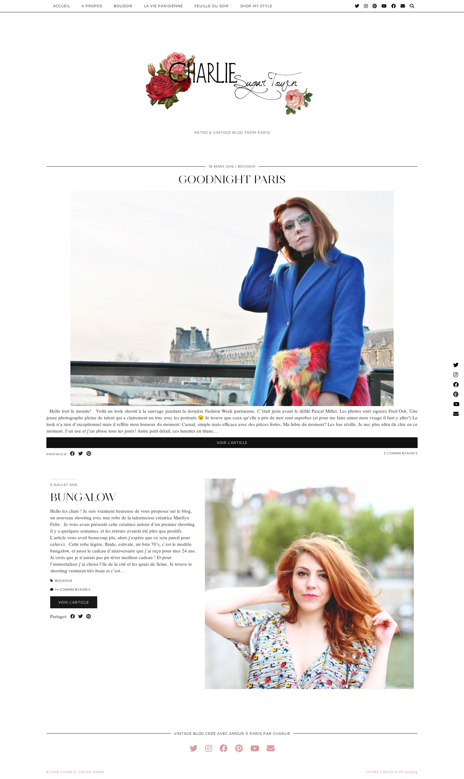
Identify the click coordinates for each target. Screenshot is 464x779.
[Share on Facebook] (72, 454)
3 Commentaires (401, 453)
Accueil (61, 6)
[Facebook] (393, 6)
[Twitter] (357, 6)
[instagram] (208, 748)
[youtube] (254, 748)
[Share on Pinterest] (89, 454)
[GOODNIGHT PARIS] (232, 404)
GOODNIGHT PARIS (232, 179)
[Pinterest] (374, 6)
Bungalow (83, 497)
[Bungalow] (309, 584)
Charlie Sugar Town (82, 772)
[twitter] (194, 748)
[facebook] (224, 748)
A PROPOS (91, 6)
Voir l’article (232, 442)
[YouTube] (384, 6)
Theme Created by (392, 772)
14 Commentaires (72, 589)
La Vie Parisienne (163, 6)
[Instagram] (366, 6)
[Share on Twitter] (81, 454)
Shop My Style (256, 6)
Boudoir (123, 6)
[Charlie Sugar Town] (232, 79)
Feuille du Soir (211, 6)
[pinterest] (239, 748)
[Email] (403, 6)
